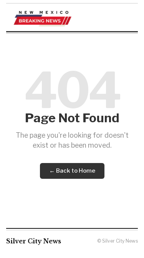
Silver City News (33, 241)
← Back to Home (72, 170)
